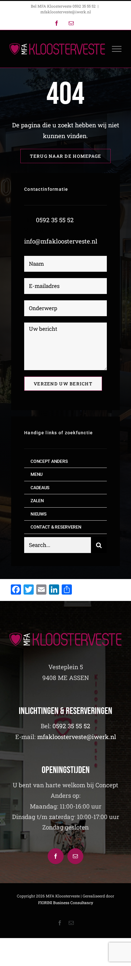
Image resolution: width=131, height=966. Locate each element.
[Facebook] (56, 856)
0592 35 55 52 (55, 220)
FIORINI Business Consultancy (65, 902)
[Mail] (75, 856)
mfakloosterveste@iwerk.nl (65, 11)
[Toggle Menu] (117, 49)
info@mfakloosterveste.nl (60, 241)
